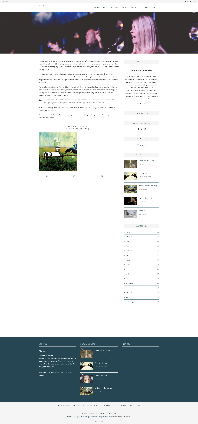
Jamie (142, 274)
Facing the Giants (146, 198)
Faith (142, 241)
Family (142, 246)
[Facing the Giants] (130, 201)
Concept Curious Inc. (124, 417)
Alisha (142, 232)
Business (135, 7)
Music (125, 7)
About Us (107, 7)
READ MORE (141, 104)
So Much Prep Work (147, 161)
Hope (142, 269)
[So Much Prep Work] (130, 164)
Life (117, 7)
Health (142, 265)
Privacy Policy (6, 1)
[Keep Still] (130, 214)
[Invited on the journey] (130, 189)
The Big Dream (145, 173)
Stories (142, 297)
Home (97, 7)
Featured (142, 251)
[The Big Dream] (130, 176)
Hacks (142, 260)
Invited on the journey (148, 186)
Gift (142, 255)
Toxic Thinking (101, 376)
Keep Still (143, 211)
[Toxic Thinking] (86, 379)
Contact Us (150, 7)
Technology (142, 302)
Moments (142, 283)
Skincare (142, 292)
